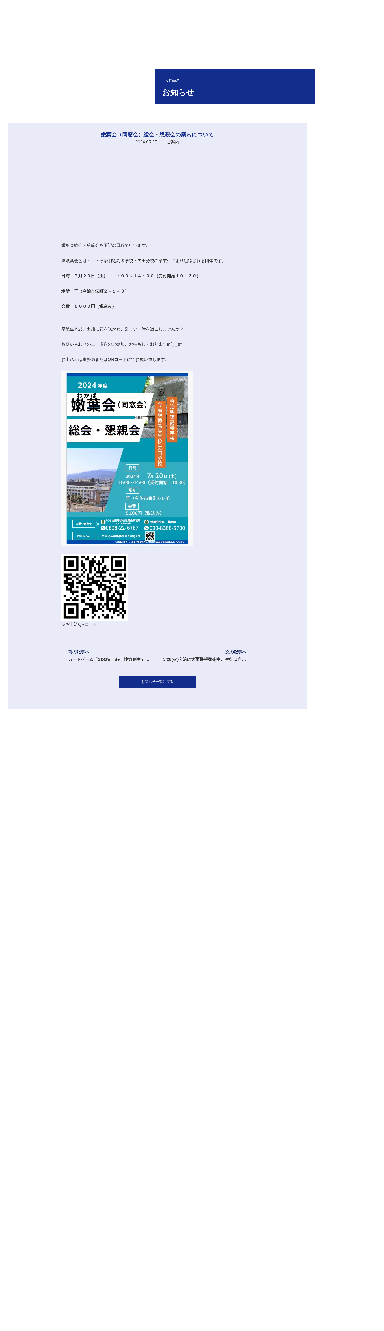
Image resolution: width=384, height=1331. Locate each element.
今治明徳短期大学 (291, 1305)
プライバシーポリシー (245, 1316)
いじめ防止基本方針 (289, 1316)
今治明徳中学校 (200, 1305)
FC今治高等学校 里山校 (244, 1305)
